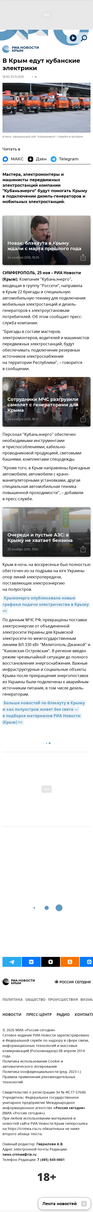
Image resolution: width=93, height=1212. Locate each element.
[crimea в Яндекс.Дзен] (50, 962)
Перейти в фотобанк (70, 137)
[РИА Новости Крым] (20, 49)
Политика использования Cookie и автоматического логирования (32, 1064)
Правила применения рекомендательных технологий (38, 1079)
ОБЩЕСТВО (35, 1000)
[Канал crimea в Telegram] (11, 962)
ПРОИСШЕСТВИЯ (63, 1000)
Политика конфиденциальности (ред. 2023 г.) (41, 1072)
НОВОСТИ (11, 1015)
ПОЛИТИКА (12, 1000)
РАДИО (63, 1015)
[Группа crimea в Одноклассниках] (70, 962)
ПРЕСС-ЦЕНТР (39, 1015)
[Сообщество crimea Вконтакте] (31, 962)
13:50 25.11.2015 (13, 77)
